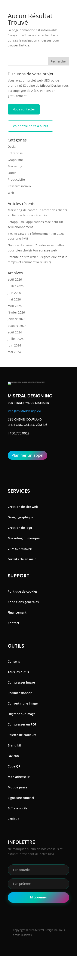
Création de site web (23, 507)
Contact (13, 623)
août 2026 (15, 279)
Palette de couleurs (22, 735)
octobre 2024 (17, 326)
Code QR (14, 766)
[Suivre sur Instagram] (34, 949)
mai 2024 (14, 352)
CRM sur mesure (20, 549)
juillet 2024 (16, 339)
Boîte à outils (17, 808)
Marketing (15, 166)
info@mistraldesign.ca (24, 411)
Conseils (14, 661)
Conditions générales (23, 602)
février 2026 (16, 312)
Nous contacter (23, 109)
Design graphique (20, 517)
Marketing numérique (24, 538)
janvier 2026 (16, 319)
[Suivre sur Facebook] (20, 949)
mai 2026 (14, 299)
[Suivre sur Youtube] (60, 949)
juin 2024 (14, 345)
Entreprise (15, 153)
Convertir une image (23, 703)
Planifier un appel (27, 455)
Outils (12, 173)
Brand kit (14, 745)
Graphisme (16, 160)
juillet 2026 (16, 286)
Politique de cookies (22, 591)
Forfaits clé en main (22, 559)
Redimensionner (20, 693)
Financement (17, 612)
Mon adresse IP (19, 777)
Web (11, 193)
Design (13, 146)
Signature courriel (21, 798)
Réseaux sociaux (19, 186)
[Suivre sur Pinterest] (49, 949)
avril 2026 (15, 306)
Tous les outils (18, 672)
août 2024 (15, 332)
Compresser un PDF (22, 724)
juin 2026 (14, 293)
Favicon (13, 756)
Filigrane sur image (21, 714)
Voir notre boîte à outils (30, 126)
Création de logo (20, 528)
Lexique (13, 819)
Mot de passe (17, 787)
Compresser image (21, 682)
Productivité (16, 179)
